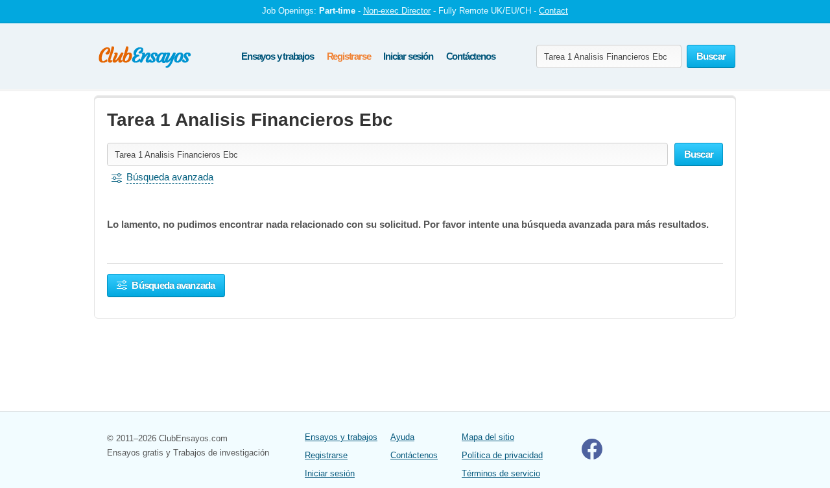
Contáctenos (470, 56)
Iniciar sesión (408, 56)
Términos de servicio (501, 473)
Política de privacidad (502, 455)
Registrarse (349, 56)
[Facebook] (592, 456)
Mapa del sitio (488, 437)
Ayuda (402, 437)
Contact (553, 11)
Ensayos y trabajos (277, 56)
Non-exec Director (397, 11)
